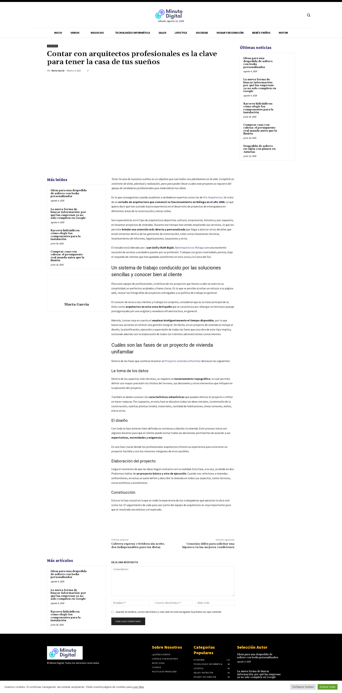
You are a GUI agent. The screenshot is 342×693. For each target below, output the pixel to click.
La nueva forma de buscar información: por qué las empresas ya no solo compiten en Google (68, 214)
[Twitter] (294, 15)
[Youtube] (301, 15)
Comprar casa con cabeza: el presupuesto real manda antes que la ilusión (67, 256)
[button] (308, 15)
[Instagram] (55, 670)
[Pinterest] (214, 70)
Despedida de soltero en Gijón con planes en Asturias (259, 149)
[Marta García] (76, 289)
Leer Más (138, 687)
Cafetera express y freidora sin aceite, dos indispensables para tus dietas (138, 545)
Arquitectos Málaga (192, 247)
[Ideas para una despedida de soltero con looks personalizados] (95, 195)
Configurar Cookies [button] (303, 686)
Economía (52, 46)
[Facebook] (287, 15)
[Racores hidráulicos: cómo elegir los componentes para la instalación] (95, 235)
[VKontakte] (68, 670)
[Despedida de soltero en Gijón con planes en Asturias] (285, 150)
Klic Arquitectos (212, 197)
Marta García (57, 70)
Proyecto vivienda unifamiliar (183, 361)
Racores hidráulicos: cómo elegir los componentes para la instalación (66, 235)
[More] (230, 70)
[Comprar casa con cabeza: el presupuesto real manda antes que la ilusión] (95, 256)
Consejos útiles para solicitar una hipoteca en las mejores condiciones (208, 545)
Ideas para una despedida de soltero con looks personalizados (69, 193)
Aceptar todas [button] (327, 686)
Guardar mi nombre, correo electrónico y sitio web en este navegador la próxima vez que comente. (169, 611)
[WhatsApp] (222, 70)
